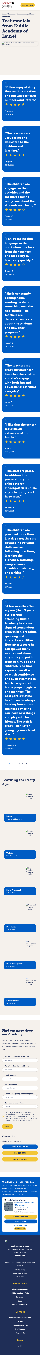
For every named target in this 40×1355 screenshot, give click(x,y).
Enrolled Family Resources (20, 1318)
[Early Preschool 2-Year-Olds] (32, 874)
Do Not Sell (20, 1277)
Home (4, 14)
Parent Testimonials (20, 1305)
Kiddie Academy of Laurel (25, 14)
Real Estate (20, 1329)
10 (26, 764)
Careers (20, 1321)
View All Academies (20, 1289)
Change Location (21, 1225)
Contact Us (20, 1333)
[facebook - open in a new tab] (18, 1346)
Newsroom (20, 1297)
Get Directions (20, 1159)
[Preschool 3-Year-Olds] (32, 909)
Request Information (20, 1216)
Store (20, 1301)
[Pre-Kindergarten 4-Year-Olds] (32, 948)
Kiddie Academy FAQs (20, 1293)
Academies (11, 14)
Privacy (29, 1120)
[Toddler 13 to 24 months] (32, 835)
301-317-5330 (20, 1153)
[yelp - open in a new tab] (21, 1346)
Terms (19, 1120)
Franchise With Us (20, 1325)
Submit (7, 1126)
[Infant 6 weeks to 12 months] (32, 798)
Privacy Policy (20, 1270)
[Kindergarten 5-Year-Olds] (32, 984)
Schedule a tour (20, 1147)
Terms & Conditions (20, 1273)
